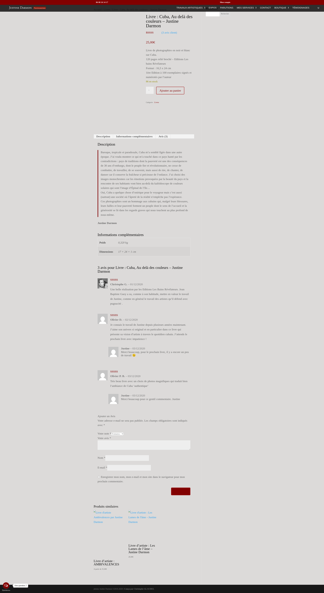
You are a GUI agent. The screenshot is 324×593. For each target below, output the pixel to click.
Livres (156, 102)
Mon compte (225, 2)
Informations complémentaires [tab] (134, 136)
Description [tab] (103, 136)
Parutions (226, 8)
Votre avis (104, 438)
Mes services (245, 8)
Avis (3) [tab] (163, 136)
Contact (265, 8)
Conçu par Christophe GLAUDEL (139, 589)
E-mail (102, 467)
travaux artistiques (189, 8)
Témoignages (300, 8)
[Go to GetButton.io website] (6, 590)
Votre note (104, 433)
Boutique (280, 8)
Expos (213, 8)
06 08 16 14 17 (101, 2)
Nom (101, 457)
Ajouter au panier (170, 90)
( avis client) (169, 32)
